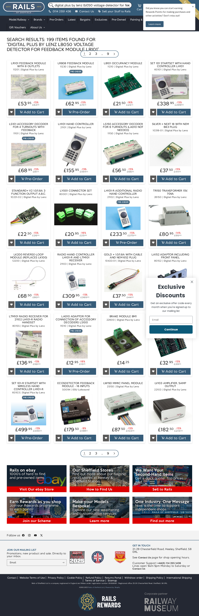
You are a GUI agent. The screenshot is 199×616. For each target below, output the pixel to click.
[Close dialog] (192, 281)
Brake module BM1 (123, 316)
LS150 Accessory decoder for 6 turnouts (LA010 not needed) (123, 127)
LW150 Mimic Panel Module (123, 383)
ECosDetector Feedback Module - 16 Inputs (75, 385)
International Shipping (179, 577)
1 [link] (84, 53)
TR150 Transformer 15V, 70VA (170, 192)
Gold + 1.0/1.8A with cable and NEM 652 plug (123, 256)
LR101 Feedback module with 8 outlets (28, 65)
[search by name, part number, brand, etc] (51, 5)
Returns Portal (113, 577)
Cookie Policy (75, 577)
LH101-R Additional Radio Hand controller (123, 192)
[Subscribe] (63, 562)
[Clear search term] (129, 5)
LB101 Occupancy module (123, 63)
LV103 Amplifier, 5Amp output (170, 385)
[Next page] (114, 54)
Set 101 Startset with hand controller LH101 (170, 65)
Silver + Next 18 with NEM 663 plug (170, 126)
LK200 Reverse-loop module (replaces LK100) (28, 256)
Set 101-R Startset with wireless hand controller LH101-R (29, 386)
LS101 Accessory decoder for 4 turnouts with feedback (28, 127)
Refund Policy (94, 577)
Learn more (154, 24)
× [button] (193, 6)
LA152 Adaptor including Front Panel (170, 256)
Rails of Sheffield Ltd (96, 587)
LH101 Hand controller (76, 124)
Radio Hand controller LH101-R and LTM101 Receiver (75, 257)
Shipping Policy (154, 577)
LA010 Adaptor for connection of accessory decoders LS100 (76, 319)
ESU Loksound (81, 389)
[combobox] (90, 5)
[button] (139, 8)
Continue (171, 329)
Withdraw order (134, 577)
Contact (11, 577)
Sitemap (112, 580)
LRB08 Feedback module (76, 63)
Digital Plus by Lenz (32, 69)
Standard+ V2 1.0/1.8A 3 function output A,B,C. (28, 192)
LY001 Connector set (76, 190)
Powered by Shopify (113, 587)
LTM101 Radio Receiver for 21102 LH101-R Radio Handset (28, 319)
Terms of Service (94, 580)
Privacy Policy (56, 577)
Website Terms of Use (32, 577)
